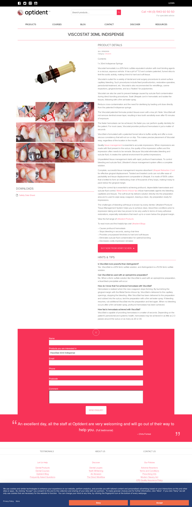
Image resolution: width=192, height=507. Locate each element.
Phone (52, 368)
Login (171, 3)
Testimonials (47, 451)
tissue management (113, 145)
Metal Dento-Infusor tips (127, 190)
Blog (83, 24)
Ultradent (108, 54)
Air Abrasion (96, 474)
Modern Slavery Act (149, 477)
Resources (161, 24)
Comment (53, 388)
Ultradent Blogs (138, 223)
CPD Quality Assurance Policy (149, 480)
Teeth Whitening (96, 471)
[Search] (119, 12)
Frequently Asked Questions (42, 477)
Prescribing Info (149, 474)
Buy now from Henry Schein (116, 248)
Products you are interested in (63, 348)
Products (30, 24)
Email (51, 358)
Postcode (53, 378)
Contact (109, 24)
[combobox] (96, 12)
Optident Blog (42, 474)
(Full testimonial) (104, 430)
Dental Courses (42, 471)
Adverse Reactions (149, 467)
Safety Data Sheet (27, 195)
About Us (100, 451)
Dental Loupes (95, 467)
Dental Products (43, 467)
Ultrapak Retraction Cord (164, 170)
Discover (135, 24)
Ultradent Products (125, 219)
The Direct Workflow (96, 477)
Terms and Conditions (149, 471)
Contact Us (149, 451)
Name (52, 338)
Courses (57, 24)
